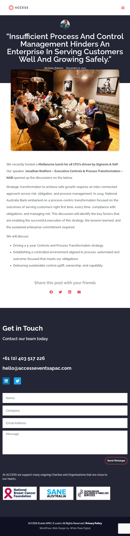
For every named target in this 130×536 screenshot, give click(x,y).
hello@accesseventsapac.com (37, 368)
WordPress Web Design (52, 528)
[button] (123, 8)
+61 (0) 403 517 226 (24, 358)
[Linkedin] (6, 381)
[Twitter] (17, 381)
